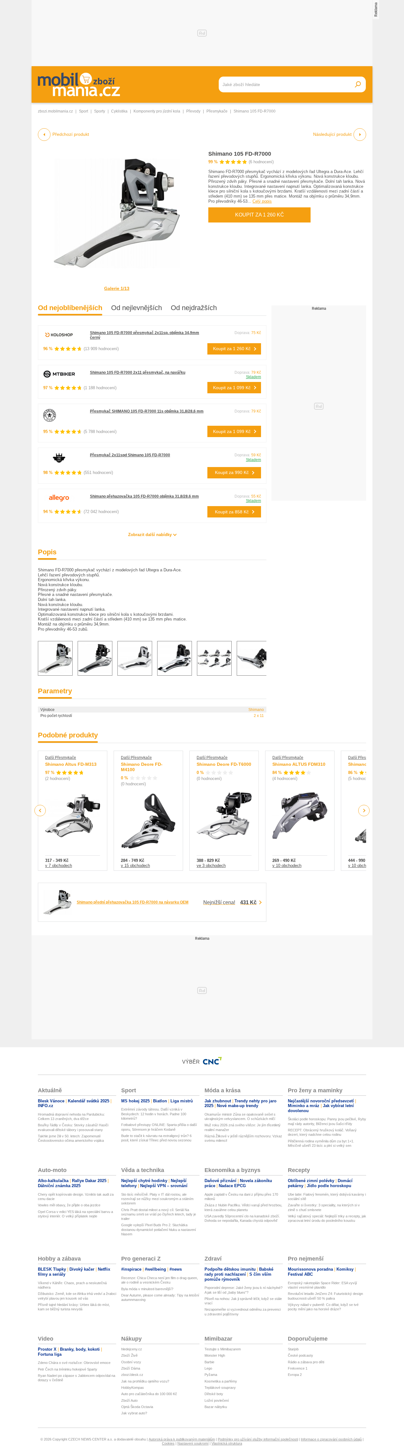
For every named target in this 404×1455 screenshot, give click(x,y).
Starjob (293, 1349)
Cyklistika (119, 111)
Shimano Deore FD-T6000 (224, 764)
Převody (193, 111)
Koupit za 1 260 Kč (259, 214)
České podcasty (300, 1355)
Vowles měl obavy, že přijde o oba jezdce (69, 1205)
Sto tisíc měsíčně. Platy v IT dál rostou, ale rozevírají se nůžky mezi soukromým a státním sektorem (157, 1198)
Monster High (215, 1355)
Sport (83, 111)
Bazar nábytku (216, 1407)
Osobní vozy (131, 1362)
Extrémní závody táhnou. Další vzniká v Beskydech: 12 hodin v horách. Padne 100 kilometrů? (153, 1113)
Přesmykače (217, 111)
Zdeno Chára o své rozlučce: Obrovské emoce (74, 1363)
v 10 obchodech (286, 865)
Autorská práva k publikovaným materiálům (182, 1439)
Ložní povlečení (217, 1400)
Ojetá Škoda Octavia (137, 1407)
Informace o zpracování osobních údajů (331, 1439)
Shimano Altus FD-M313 (71, 764)
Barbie (209, 1362)
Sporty (99, 111)
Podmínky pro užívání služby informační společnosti (258, 1439)
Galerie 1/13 (116, 288)
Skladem (253, 377)
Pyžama (211, 1375)
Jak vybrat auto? (134, 1413)
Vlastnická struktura (226, 1443)
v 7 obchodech (58, 865)
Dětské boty (214, 1394)
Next (364, 810)
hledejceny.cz (131, 1349)
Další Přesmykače (60, 757)
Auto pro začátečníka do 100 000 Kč (149, 1394)
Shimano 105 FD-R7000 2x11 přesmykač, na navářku (137, 372)
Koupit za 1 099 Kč (232, 387)
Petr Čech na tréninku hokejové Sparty (67, 1369)
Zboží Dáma (130, 1368)
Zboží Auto (129, 1400)
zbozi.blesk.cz (132, 1375)
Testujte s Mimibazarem (223, 1349)
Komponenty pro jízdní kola (157, 111)
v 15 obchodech (135, 865)
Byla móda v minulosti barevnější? (147, 1289)
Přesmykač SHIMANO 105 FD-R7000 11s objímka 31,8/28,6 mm (147, 411)
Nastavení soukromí (193, 1443)
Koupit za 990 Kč (232, 472)
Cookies (168, 1443)
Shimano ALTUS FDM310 (298, 764)
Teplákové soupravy (220, 1387)
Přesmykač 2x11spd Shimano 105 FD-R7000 (130, 455)
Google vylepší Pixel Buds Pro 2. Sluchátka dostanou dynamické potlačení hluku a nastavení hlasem (158, 1229)
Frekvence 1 (297, 1368)
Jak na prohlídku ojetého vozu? (145, 1381)
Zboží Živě (129, 1355)
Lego (208, 1368)
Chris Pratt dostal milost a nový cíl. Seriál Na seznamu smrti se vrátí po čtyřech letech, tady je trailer (158, 1214)
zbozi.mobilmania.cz (55, 111)
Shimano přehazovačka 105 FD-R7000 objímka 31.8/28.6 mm (144, 496)
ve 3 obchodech (211, 865)
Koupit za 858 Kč (232, 511)
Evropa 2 (295, 1375)
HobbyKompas (132, 1387)
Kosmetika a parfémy (221, 1381)
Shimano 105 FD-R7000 (239, 154)
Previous (40, 810)
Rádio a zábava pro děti (306, 1362)
